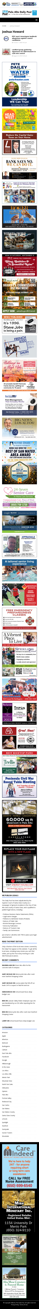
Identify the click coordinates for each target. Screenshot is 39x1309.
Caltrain (4, 1050)
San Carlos (5, 1105)
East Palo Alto (7, 1053)
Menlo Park (6, 1077)
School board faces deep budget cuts (22, 1021)
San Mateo (5, 1109)
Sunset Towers (7, 1133)
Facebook (5, 1057)
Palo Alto (5, 1095)
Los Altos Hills (7, 1074)
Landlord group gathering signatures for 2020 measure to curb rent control (24, 51)
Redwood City (6, 1102)
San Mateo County (8, 1112)
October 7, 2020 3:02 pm (20, 42)
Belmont (5, 1043)
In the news (6, 1067)
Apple (4, 1036)
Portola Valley (6, 1098)
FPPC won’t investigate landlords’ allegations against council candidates (24, 38)
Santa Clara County (8, 1115)
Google (4, 1060)
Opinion (4, 1091)
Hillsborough (6, 1064)
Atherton (5, 1039)
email (7, 935)
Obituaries (5, 1088)
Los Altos (5, 1071)
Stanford (5, 1126)
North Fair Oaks (7, 1084)
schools (4, 1119)
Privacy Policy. (15, 1305)
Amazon (5, 1032)
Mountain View (7, 1081)
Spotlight (5, 1122)
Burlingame (6, 1046)
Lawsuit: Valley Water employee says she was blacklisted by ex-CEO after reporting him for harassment (19, 1003)
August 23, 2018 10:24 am (20, 56)
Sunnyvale (5, 1129)
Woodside (5, 1136)
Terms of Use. (24, 1305)
